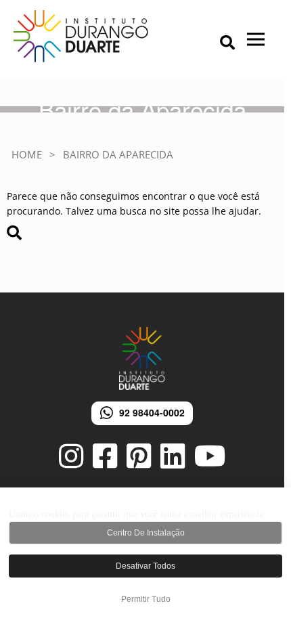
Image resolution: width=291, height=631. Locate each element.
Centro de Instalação (146, 533)
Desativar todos (145, 566)
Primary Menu (206, 44)
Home (27, 154)
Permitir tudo (146, 599)
